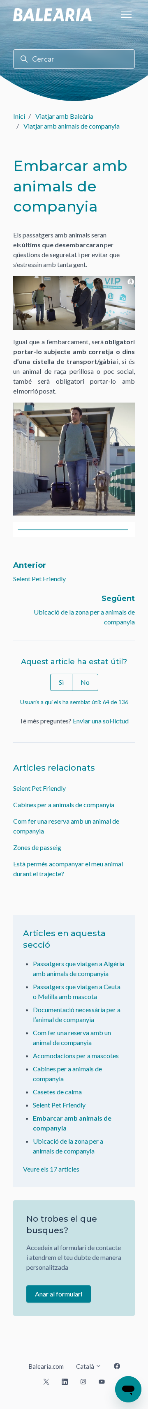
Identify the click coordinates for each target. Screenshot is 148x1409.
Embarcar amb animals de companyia (72, 1123)
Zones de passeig (37, 847)
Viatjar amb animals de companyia (71, 126)
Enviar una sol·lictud (101, 721)
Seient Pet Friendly (39, 578)
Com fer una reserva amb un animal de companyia (66, 826)
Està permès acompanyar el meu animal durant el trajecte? (68, 868)
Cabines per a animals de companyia (63, 804)
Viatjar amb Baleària (64, 116)
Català (85, 1366)
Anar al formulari (58, 1294)
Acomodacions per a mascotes (76, 1055)
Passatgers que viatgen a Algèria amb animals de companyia (78, 968)
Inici (19, 116)
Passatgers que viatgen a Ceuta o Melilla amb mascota (76, 991)
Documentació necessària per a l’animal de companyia (76, 1014)
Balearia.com (46, 1366)
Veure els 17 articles (51, 1169)
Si (61, 682)
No (85, 682)
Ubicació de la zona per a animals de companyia (68, 1146)
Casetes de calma (57, 1092)
